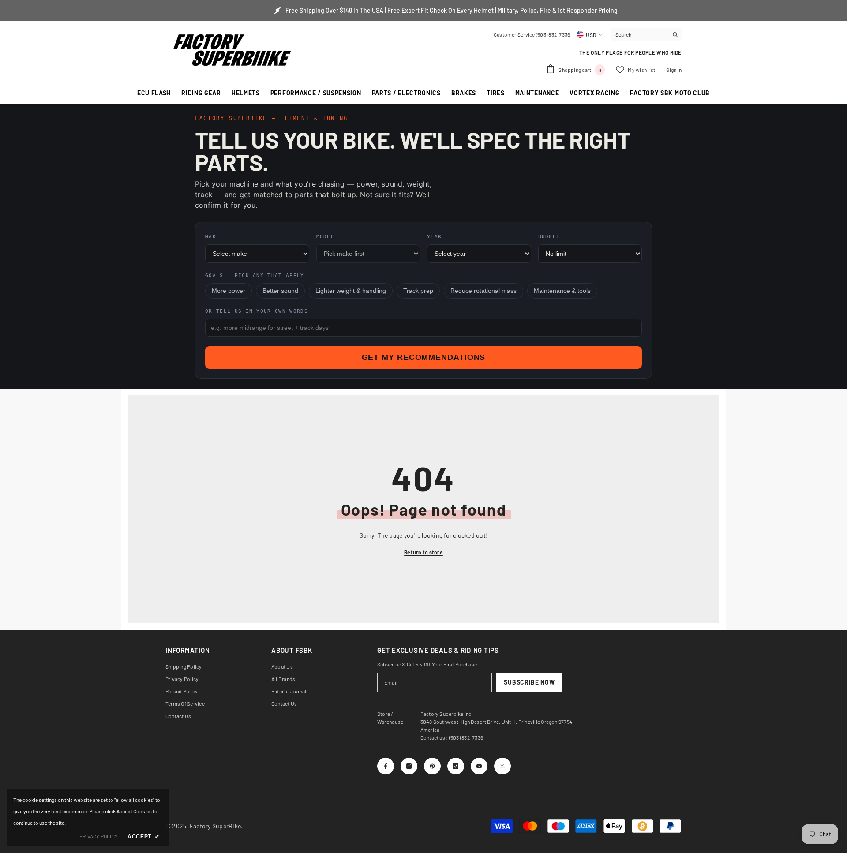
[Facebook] (385, 766)
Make (212, 236)
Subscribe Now (529, 682)
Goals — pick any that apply (254, 275)
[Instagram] (409, 766)
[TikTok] (455, 766)
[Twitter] (502, 766)
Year (434, 236)
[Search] (646, 34)
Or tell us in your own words (256, 311)
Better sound (280, 291)
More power (228, 291)
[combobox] (639, 34)
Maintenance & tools (562, 291)
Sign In (674, 70)
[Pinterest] (432, 766)
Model (325, 236)
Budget (549, 236)
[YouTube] (479, 766)
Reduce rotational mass (483, 291)
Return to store (423, 552)
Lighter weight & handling (350, 291)
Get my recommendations (424, 357)
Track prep (418, 291)
